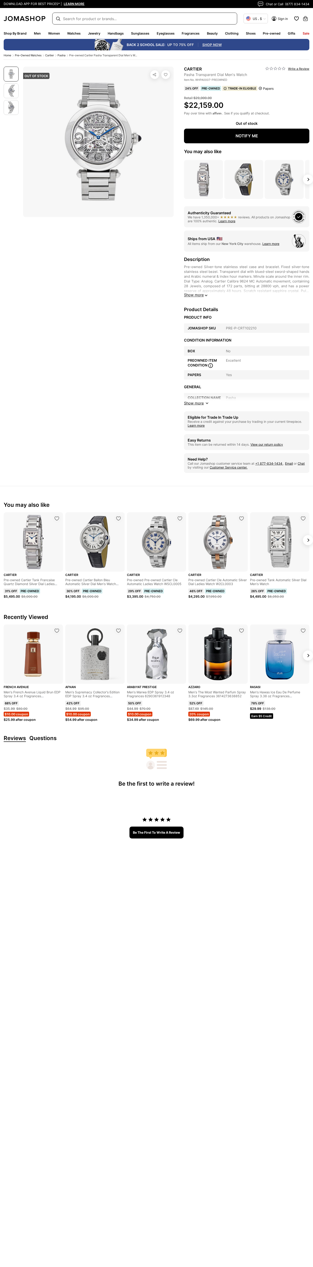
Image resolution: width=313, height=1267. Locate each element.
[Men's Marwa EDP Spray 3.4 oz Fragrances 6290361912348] (180, 630)
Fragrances (191, 33)
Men (37, 33)
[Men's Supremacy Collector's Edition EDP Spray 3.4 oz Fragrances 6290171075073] (118, 630)
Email (289, 463)
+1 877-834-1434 (269, 463)
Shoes (251, 33)
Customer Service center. (228, 467)
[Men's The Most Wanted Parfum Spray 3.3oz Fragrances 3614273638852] (241, 630)
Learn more (226, 221)
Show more (194, 295)
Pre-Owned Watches (28, 55)
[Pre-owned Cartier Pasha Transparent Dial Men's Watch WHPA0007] (165, 74)
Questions (43, 738)
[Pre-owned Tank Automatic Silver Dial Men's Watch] (303, 518)
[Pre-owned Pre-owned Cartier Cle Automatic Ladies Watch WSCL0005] (180, 518)
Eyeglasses (166, 33)
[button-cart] (305, 18)
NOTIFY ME (247, 135)
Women (54, 33)
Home (7, 55)
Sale (306, 33)
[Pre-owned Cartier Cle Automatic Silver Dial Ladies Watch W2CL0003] (241, 518)
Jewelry (94, 33)
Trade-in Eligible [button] (242, 88)
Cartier (49, 55)
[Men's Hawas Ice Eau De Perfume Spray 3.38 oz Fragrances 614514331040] (303, 630)
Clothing (232, 33)
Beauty (212, 33)
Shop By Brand (15, 33)
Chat (301, 463)
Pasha (62, 55)
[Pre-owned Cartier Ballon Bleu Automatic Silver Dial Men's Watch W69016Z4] (118, 518)
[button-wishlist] (296, 18)
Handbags (116, 33)
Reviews (15, 738)
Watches (74, 33)
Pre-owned (271, 33)
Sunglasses (140, 33)
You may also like (203, 151)
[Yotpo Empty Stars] (275, 69)
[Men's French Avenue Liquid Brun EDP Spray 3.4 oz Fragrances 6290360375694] (56, 630)
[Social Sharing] (154, 74)
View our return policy (266, 444)
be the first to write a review (156, 832)
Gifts (291, 33)
